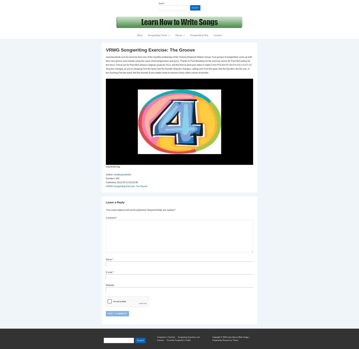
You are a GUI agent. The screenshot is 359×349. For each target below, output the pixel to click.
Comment (111, 218)
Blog (139, 35)
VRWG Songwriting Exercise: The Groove (127, 186)
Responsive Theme (230, 340)
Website (110, 285)
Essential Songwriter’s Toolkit (179, 340)
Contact (218, 35)
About (178, 35)
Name (109, 259)
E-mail (109, 272)
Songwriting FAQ (199, 35)
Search (161, 3)
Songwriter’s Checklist (166, 337)
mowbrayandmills (122, 174)
